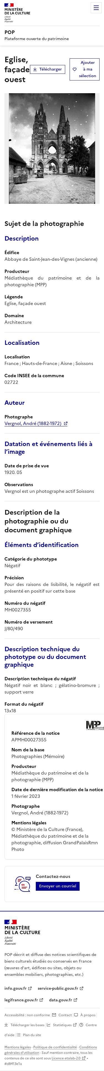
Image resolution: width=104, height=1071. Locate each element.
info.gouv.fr (15, 988)
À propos (87, 1015)
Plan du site (32, 1035)
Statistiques (62, 1025)
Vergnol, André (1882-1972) (32, 423)
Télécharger (50, 69)
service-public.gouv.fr (58, 988)
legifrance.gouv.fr (21, 1000)
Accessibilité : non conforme (27, 1015)
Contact (65, 1015)
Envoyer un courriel (57, 886)
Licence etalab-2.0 (66, 1058)
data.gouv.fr (60, 1000)
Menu (96, 7)
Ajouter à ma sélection (87, 69)
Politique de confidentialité (55, 1047)
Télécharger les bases (27, 1025)
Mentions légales (17, 1047)
